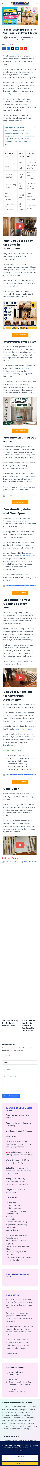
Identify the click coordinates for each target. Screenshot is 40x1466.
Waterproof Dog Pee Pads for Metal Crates (10, 1023)
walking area (24, 556)
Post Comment (11, 1096)
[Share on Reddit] (21, 48)
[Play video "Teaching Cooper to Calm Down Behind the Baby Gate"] (20, 226)
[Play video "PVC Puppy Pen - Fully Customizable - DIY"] (20, 677)
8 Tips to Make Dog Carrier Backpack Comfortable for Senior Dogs (29, 1025)
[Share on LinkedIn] (17, 48)
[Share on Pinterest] (25, 48)
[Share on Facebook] (4, 48)
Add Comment (11, 1076)
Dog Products (28, 38)
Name (7, 1056)
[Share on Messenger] (8, 48)
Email (7, 1062)
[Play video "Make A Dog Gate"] (20, 845)
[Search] (3, 3)
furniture (25, 368)
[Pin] (20, 496)
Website (7, 1069)
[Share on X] (12, 48)
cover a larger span (24, 729)
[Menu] (37, 4)
